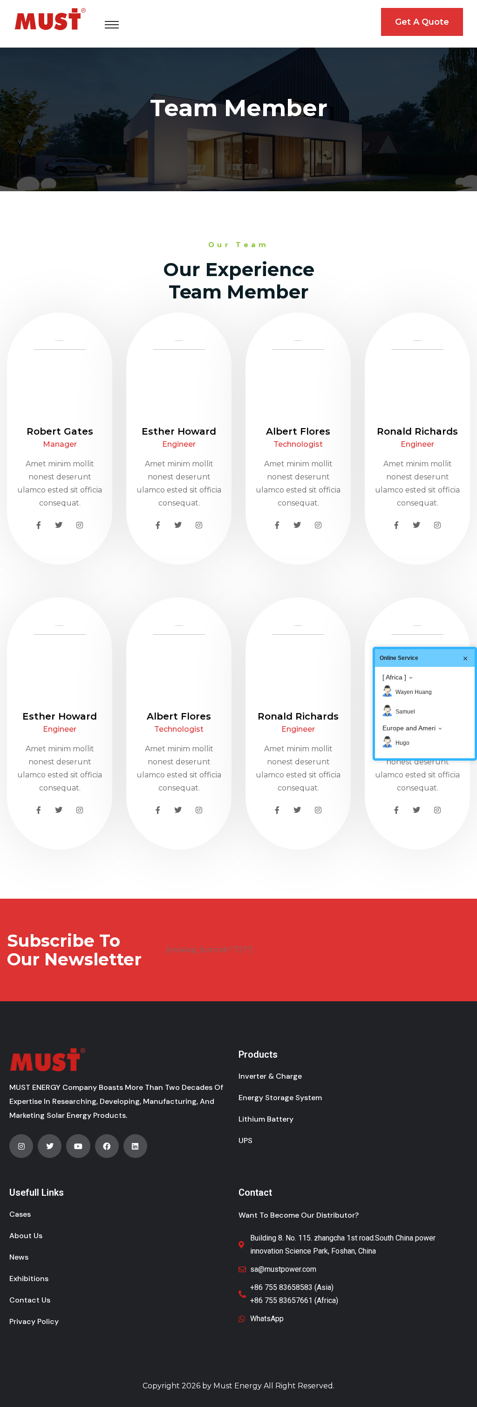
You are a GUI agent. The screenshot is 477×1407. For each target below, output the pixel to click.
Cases (20, 1214)
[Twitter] (49, 1146)
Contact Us (29, 1300)
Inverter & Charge (270, 1076)
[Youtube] (78, 1146)
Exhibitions (28, 1278)
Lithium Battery (265, 1119)
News (18, 1257)
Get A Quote (422, 22)
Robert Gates (60, 431)
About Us (25, 1236)
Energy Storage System (280, 1097)
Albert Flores (298, 431)
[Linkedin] (135, 1146)
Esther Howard (179, 431)
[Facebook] (107, 1146)
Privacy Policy (34, 1321)
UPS (245, 1140)
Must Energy (237, 1385)
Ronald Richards (417, 431)
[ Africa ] (394, 677)
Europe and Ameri (409, 728)
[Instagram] (21, 1146)
